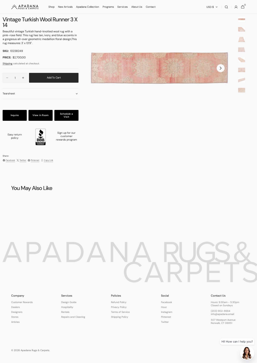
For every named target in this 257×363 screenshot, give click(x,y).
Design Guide (68, 302)
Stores (14, 316)
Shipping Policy (119, 316)
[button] (226, 7)
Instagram (166, 312)
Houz (164, 307)
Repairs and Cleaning (73, 316)
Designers (16, 312)
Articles (15, 322)
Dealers (15, 307)
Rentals (65, 312)
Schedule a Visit (66, 115)
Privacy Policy (119, 307)
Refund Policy (118, 302)
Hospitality (67, 307)
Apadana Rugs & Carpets (35, 350)
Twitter (165, 322)
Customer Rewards (22, 302)
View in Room (41, 115)
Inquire (15, 115)
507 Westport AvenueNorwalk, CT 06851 (223, 321)
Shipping (7, 63)
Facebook (166, 302)
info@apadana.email (222, 314)
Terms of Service (120, 312)
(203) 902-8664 (220, 310)
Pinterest (166, 316)
